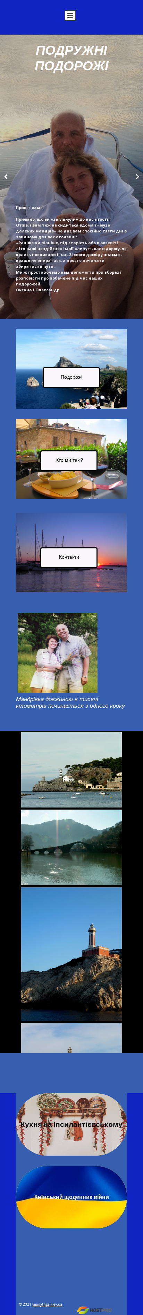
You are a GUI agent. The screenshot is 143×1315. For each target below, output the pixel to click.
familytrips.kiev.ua (47, 1304)
